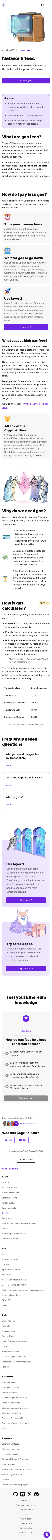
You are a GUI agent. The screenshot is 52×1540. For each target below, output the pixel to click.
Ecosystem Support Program (15, 1423)
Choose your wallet (10, 1259)
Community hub (9, 1382)
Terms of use (26, 1523)
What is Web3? (8, 1203)
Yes (10, 1140)
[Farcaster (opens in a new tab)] (22, 1494)
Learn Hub (6, 1182)
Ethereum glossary (10, 1238)
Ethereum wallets (9, 1198)
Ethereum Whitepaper (11, 1444)
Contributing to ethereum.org (14, 1398)
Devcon (6, 1428)
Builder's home (8, 1321)
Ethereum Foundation (11, 1413)
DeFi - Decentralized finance (14, 1285)
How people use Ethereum (14, 1233)
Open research (8, 1464)
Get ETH (5, 1264)
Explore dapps (26, 968)
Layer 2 (5, 1305)
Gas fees (6, 1213)
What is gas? (26, 80)
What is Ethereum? (10, 1187)
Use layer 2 (26, 900)
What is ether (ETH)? (11, 1193)
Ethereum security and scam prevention (19, 1223)
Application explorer (11, 1269)
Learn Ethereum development (15, 1341)
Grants (5, 1346)
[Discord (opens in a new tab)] (36, 1494)
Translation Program (11, 1403)
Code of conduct (26, 1509)
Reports (5, 1480)
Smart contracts (9, 1208)
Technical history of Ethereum (15, 1459)
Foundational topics (10, 1351)
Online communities (10, 1387)
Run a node (7, 1218)
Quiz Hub (6, 1228)
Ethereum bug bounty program (15, 1408)
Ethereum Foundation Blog (14, 1418)
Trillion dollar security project (15, 1485)
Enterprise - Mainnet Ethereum (16, 1362)
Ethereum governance (12, 1474)
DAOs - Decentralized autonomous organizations (23, 1290)
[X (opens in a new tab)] (29, 1494)
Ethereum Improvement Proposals (17, 1469)
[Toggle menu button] (48, 5)
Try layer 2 (26, 327)
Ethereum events (9, 1392)
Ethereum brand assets (26, 1505)
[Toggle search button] (42, 5)
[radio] (26, 1053)
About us (26, 1500)
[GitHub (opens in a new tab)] (15, 1494)
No (24, 1140)
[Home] (3, 5)
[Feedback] (46, 1534)
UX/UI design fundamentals (14, 1356)
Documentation (8, 1331)
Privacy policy (26, 1519)
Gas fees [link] (25, 50)
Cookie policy (26, 1528)
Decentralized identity (11, 1295)
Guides (5, 1254)
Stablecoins (7, 1274)
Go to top (28, 1159)
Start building (8, 1336)
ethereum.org (9, 50)
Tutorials (6, 1326)
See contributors (28, 1123)
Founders (6, 1367)
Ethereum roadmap (10, 1449)
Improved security (10, 1454)
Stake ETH (6, 1300)
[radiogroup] (26, 1070)
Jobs (26, 1514)
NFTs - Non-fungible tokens (14, 1280)
